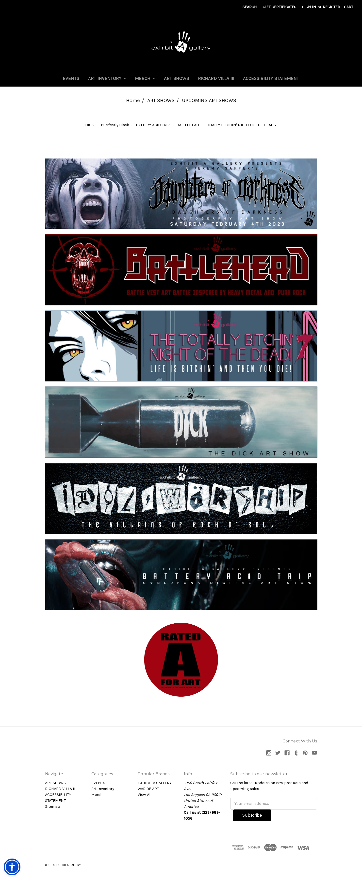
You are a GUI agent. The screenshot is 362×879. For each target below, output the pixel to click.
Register (331, 6)
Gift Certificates (279, 6)
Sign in (309, 6)
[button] (181, 193)
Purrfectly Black (115, 125)
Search (250, 6)
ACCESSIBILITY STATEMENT (271, 78)
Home (133, 100)
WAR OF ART (148, 788)
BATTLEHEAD (188, 125)
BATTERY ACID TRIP (153, 125)
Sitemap (52, 806)
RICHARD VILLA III (216, 78)
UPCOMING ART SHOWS (209, 100)
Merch (143, 78)
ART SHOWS (176, 78)
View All (145, 794)
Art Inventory (105, 78)
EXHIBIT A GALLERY (155, 782)
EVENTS (71, 78)
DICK (89, 125)
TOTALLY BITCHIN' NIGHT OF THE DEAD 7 (241, 125)
